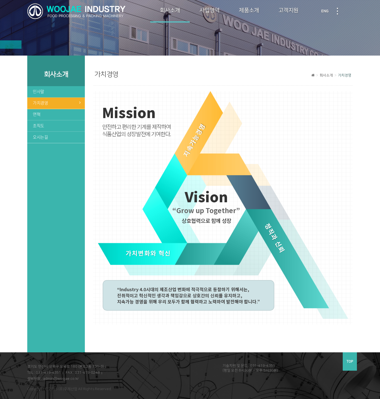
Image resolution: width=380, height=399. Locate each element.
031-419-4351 (48, 373)
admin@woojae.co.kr (61, 379)
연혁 (36, 114)
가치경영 (40, 103)
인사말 (38, 91)
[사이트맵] (337, 11)
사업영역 (209, 10)
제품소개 (249, 10)
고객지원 (288, 10)
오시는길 (40, 137)
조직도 (38, 126)
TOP (350, 361)
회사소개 (170, 10)
